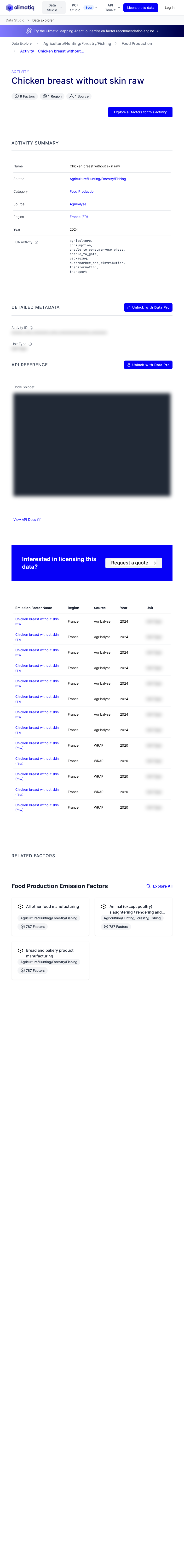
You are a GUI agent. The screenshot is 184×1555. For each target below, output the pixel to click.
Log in (169, 7)
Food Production (137, 43)
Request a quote (133, 563)
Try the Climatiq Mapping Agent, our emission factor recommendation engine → (96, 31)
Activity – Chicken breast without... (52, 51)
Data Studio (52, 7)
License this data (140, 7)
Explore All (162, 886)
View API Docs (24, 519)
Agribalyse (78, 204)
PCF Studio (81, 7)
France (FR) (79, 217)
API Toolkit (110, 7)
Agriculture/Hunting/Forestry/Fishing (77, 43)
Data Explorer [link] (43, 20)
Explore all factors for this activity (140, 112)
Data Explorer (22, 43)
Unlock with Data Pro (151, 307)
